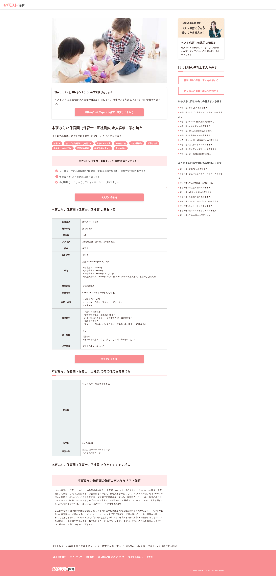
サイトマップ (76, 556)
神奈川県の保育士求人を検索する (201, 80)
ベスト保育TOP (59, 556)
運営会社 (150, 556)
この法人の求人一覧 (91, 453)
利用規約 (90, 556)
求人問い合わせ (109, 197)
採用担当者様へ (135, 556)
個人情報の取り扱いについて (111, 556)
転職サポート (98, 503)
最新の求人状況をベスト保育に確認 (109, 112)
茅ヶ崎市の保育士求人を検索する (201, 90)
